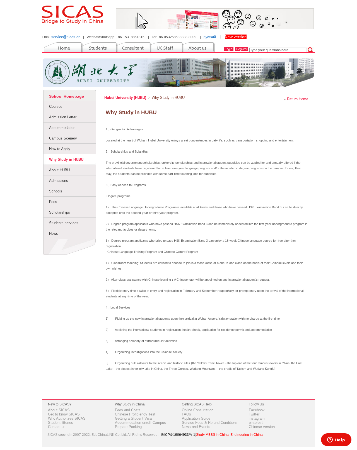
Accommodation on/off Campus (140, 422)
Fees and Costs (128, 410)
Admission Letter (62, 117)
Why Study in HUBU (66, 159)
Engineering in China (246, 435)
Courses (55, 106)
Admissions (58, 180)
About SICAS (59, 410)
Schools (55, 191)
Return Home (297, 99)
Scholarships (59, 212)
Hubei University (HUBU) (125, 98)
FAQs (186, 414)
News (53, 233)
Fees (53, 202)
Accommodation (62, 128)
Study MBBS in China (212, 435)
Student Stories (60, 422)
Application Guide (196, 418)
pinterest (256, 422)
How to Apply (59, 149)
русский (210, 37)
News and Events (196, 427)
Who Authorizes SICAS (67, 418)
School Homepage (66, 96)
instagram (257, 418)
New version (236, 37)
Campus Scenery (63, 138)
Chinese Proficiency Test (135, 414)
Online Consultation (197, 410)
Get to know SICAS (64, 414)
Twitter (254, 414)
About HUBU (59, 170)
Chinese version (262, 427)
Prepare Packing (128, 427)
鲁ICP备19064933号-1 (178, 435)
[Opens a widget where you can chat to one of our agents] (336, 440)
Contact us (57, 427)
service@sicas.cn (65, 37)
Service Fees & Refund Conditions (210, 422)
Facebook (257, 410)
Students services (63, 223)
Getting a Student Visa (133, 418)
